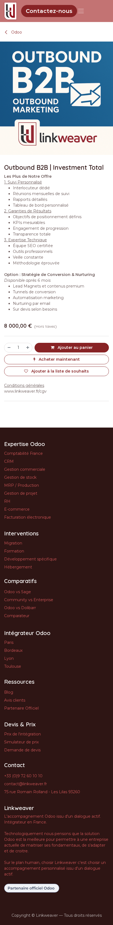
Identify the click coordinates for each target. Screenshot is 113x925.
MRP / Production (21, 485)
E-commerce (17, 509)
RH (7, 501)
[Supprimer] (8, 347)
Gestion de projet (20, 493)
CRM (9, 461)
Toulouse (12, 666)
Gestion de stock (20, 477)
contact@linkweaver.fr (25, 783)
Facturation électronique (27, 517)
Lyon (9, 658)
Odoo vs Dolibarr (20, 607)
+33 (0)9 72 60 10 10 (23, 775)
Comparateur (16, 615)
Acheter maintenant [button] (59, 359)
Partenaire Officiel (21, 708)
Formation (14, 551)
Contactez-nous (49, 11)
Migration (13, 543)
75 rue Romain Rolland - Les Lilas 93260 (42, 791)
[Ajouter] (28, 347)
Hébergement (18, 567)
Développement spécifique (30, 559)
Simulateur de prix (21, 742)
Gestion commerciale (24, 469)
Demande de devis (22, 750)
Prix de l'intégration (22, 734)
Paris (8, 642)
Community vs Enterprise (28, 599)
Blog (8, 692)
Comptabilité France (23, 453)
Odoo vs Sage (17, 591)
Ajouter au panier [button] (74, 347)
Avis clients (14, 700)
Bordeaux (13, 650)
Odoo (16, 32)
